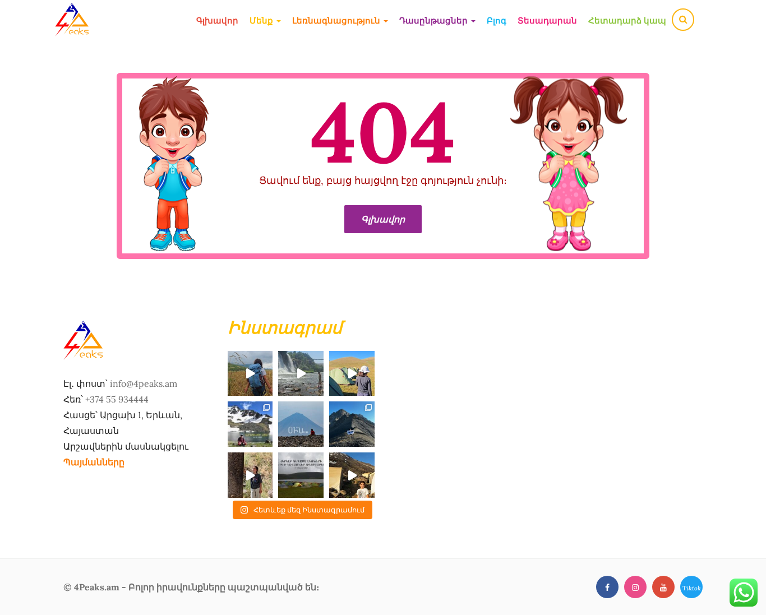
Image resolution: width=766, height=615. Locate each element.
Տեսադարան (547, 20)
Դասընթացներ (434, 20)
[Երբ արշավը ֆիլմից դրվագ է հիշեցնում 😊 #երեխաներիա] (250, 373)
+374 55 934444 (117, 399)
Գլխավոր (217, 20)
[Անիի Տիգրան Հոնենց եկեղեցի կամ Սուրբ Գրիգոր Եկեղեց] (250, 475)
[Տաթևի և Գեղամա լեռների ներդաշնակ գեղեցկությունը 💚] (352, 373)
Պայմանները (93, 462)
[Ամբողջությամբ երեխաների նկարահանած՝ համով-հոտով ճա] (352, 475)
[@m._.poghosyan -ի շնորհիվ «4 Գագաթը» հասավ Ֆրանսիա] (352, 424)
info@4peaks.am (143, 383)
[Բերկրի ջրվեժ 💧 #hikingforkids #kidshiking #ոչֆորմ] (301, 373)
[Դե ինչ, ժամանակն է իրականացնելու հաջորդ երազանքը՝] (301, 424)
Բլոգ (496, 20)
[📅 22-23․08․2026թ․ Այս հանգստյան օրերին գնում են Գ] (301, 475)
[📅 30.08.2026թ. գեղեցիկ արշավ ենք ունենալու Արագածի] (250, 424)
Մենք (262, 20)
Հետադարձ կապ (627, 20)
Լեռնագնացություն (337, 20)
